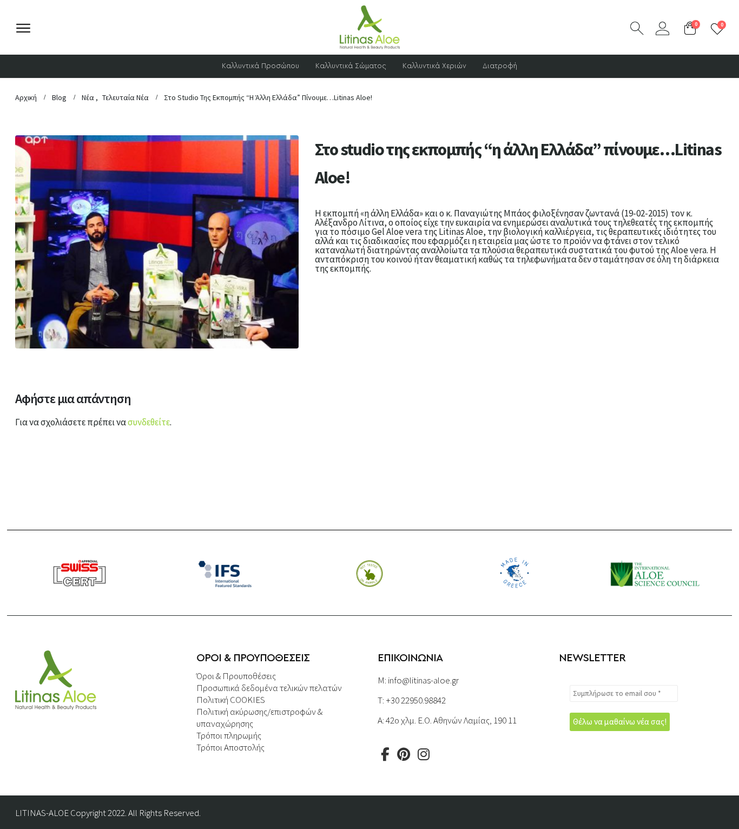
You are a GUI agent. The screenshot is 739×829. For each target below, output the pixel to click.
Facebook (385, 754)
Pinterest (403, 754)
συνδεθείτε (149, 422)
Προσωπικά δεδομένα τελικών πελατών (269, 688)
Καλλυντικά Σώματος (350, 66)
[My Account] (662, 28)
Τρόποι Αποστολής (230, 747)
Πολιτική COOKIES (230, 700)
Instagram (423, 754)
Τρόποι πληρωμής (228, 735)
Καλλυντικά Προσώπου (260, 66)
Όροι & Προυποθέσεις (236, 676)
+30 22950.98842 (416, 700)
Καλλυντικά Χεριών (434, 66)
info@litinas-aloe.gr (423, 680)
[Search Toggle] (637, 28)
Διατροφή (500, 66)
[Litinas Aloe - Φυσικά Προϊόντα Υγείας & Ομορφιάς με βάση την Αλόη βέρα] (370, 27)
